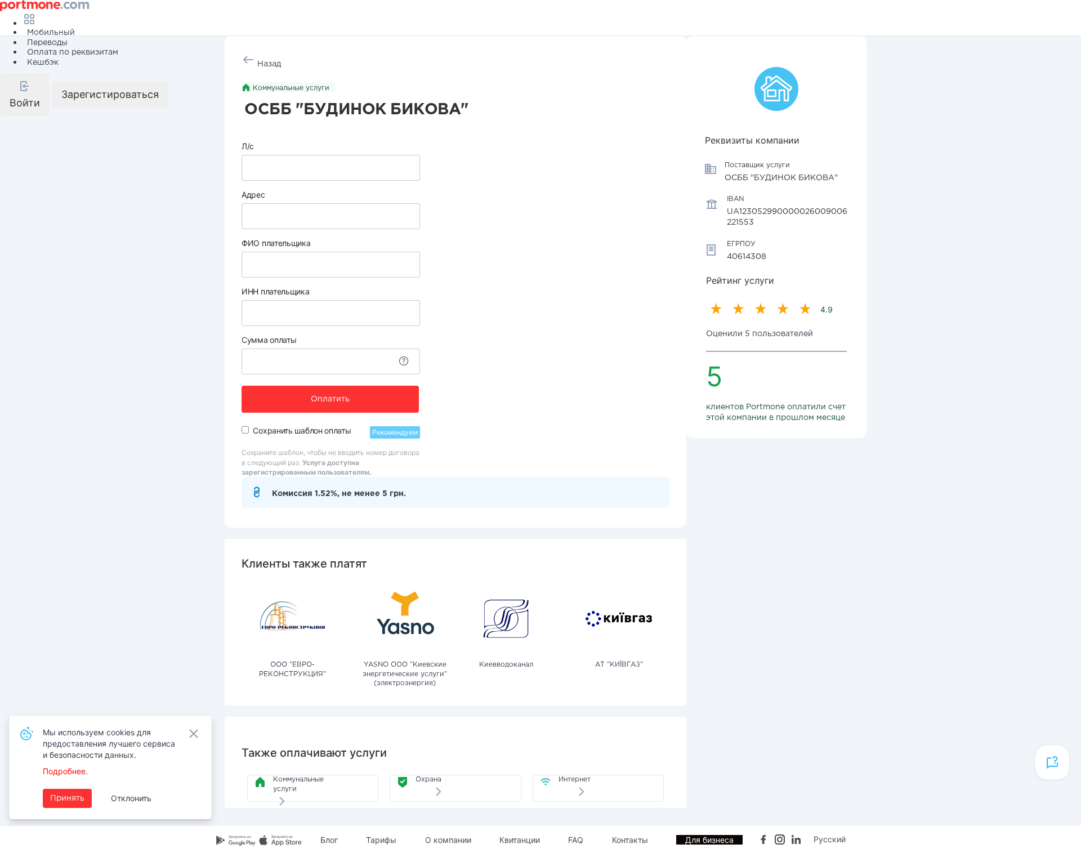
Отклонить (131, 798)
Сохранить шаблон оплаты (302, 430)
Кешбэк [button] (43, 62)
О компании (448, 840)
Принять (67, 798)
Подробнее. (65, 771)
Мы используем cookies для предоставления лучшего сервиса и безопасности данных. (109, 743)
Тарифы (381, 840)
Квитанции (519, 840)
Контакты (630, 840)
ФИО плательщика (276, 243)
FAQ (575, 840)
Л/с (248, 146)
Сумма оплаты (269, 340)
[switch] (245, 430)
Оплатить (330, 399)
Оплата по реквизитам (72, 52)
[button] (25, 94)
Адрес (253, 194)
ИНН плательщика (276, 291)
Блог (329, 840)
